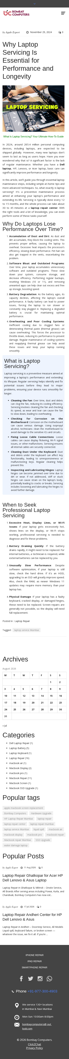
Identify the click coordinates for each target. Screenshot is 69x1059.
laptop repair (44, 818)
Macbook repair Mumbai (17, 840)
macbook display (13, 834)
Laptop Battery (17, 748)
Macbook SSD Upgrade (21, 788)
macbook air (16, 763)
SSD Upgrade (43, 840)
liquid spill (39, 829)
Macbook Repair (18, 778)
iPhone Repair (35, 955)
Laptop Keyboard (18, 753)
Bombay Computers (15, 813)
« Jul (5, 725)
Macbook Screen (18, 783)
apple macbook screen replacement (23, 808)
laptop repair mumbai (42, 824)
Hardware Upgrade (41, 813)
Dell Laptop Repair (19, 743)
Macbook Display (18, 768)
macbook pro (16, 773)
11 (14, 695)
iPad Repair (34, 961)
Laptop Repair (22, 621)
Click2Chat (34, 1044)
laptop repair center (14, 824)
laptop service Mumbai (26, 630)
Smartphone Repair (34, 967)
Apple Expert (13, 32)
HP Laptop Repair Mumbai (18, 818)
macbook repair (55, 834)
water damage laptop (15, 845)
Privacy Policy (34, 1048)
